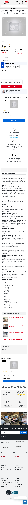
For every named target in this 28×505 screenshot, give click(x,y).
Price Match (4, 480)
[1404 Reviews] (5, 371)
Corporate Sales (18, 484)
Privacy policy (3, 436)
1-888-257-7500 (10, 93)
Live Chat (17, 93)
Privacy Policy (4, 486)
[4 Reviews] (5, 110)
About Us (3, 459)
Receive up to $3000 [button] (16, 67)
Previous (25, 97)
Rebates (17, 463)
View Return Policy (14, 137)
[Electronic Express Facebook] (7, 452)
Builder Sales (18, 486)
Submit (23, 432)
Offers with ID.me (19, 467)
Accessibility (18, 469)
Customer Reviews (5, 461)
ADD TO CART (11, 86)
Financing (17, 478)
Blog (2, 463)
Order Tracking (4, 478)
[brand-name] (6, 45)
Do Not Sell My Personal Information (6, 470)
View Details (14, 150)
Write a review (17, 47)
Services (17, 476)
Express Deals (18, 459)
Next (26, 97)
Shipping (17, 482)
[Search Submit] (26, 6)
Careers (3, 467)
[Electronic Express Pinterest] (26, 452)
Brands (16, 461)
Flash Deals (17, 465)
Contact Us (3, 476)
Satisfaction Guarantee (6, 482)
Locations (3, 465)
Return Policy (4, 484)
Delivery (17, 480)
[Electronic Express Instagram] (20, 452)
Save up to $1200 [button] (8, 67)
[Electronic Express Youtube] (14, 452)
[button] (3, 27)
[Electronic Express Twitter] (1, 452)
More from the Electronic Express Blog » (12, 339)
